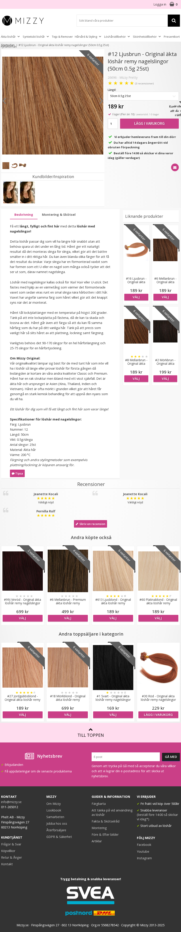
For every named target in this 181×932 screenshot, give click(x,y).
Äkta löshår (8, 37)
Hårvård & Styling (86, 37)
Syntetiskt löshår (34, 37)
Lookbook (53, 810)
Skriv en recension (91, 524)
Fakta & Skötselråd (105, 821)
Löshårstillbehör (115, 37)
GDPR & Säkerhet (59, 837)
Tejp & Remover (62, 37)
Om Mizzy (53, 804)
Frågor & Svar (11, 844)
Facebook (144, 845)
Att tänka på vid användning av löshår (112, 812)
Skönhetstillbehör (145, 37)
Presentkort (172, 37)
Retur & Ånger (11, 857)
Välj (136, 297)
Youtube (143, 851)
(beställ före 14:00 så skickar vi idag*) (157, 817)
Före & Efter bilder (105, 834)
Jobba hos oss (56, 823)
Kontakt (7, 864)
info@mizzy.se (11, 802)
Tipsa (19, 473)
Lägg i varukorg (149, 123)
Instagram (144, 858)
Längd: (112, 90)
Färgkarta (99, 804)
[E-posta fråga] (175, 167)
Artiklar (97, 841)
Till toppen (90, 735)
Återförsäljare (56, 830)
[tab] (24, 214)
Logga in (159, 4)
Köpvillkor (8, 851)
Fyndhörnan (9, 46)
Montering (99, 828)
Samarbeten (55, 817)
